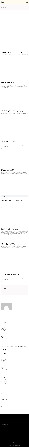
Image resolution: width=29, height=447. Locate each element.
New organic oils (9, 82)
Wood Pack (2, 389)
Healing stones (8, 141)
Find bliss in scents (10, 274)
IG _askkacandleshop (3, 426)
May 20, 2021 (3, 169)
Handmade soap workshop (12, 52)
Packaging (2, 335)
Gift (12, 388)
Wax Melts (13, 51)
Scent (20, 388)
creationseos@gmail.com (4, 425)
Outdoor (18, 388)
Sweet (23, 388)
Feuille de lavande (9, 230)
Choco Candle (6, 377)
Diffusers (2, 328)
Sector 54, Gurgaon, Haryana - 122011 (6, 424)
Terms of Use (13, 442)
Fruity (8, 388)
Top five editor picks (10, 244)
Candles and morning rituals (14, 200)
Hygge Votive (3, 361)
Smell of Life (7, 170)
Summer (2, 337)
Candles (9, 51)
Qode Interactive (13, 445)
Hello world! (2, 314)
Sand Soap (5, 381)
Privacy (16, 442)
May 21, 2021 (3, 51)
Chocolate (2, 388)
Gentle (10, 388)
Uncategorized (3, 338)
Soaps (25, 346)
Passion (2, 327)
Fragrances (3, 329)
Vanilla (26, 388)
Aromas (2, 346)
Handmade (2, 330)
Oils (18, 346)
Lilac (15, 388)
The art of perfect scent (12, 111)
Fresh (5, 388)
